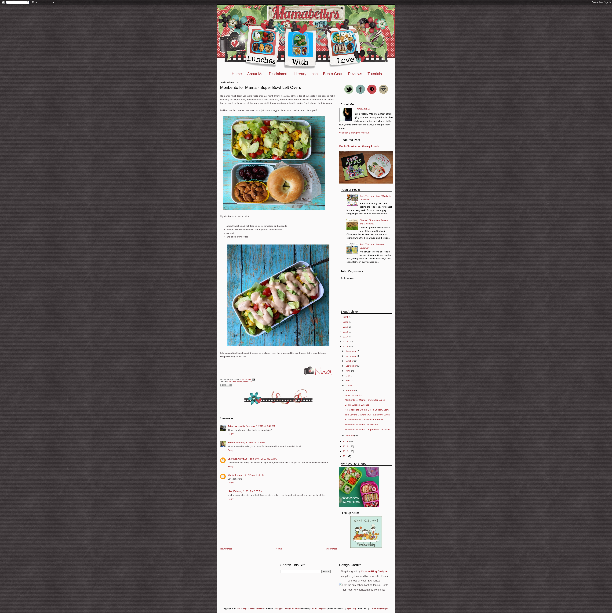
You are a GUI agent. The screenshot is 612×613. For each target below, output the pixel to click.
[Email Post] (253, 379)
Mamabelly (363, 109)
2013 (346, 446)
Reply (230, 433)
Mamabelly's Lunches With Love (251, 608)
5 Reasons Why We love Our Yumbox (364, 419)
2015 (346, 346)
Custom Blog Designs (379, 608)
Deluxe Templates (319, 608)
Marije (231, 475)
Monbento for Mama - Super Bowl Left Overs (260, 87)
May (348, 375)
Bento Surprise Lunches (357, 405)
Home (237, 74)
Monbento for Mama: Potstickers (361, 424)
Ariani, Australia (236, 426)
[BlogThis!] (224, 385)
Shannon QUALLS (238, 458)
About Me (255, 74)
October (350, 361)
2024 (346, 317)
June (348, 370)
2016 (346, 341)
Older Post (331, 548)
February (350, 390)
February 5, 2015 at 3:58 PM (249, 475)
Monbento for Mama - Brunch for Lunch (365, 400)
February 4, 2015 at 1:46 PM (250, 442)
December (351, 351)
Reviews (355, 74)
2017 (346, 336)
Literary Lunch (306, 74)
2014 (346, 441)
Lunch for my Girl (353, 395)
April (348, 380)
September (351, 366)
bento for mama (234, 382)
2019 (346, 327)
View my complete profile (354, 133)
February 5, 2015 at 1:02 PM (262, 458)
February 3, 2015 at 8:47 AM (260, 426)
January (350, 435)
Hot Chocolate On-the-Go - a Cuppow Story (367, 409)
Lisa (230, 491)
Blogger (279, 608)
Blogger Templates (293, 608)
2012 (346, 451)
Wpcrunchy (351, 608)
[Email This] (221, 385)
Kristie (231, 442)
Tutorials (375, 74)
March (349, 385)
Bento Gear (332, 74)
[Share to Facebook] (230, 385)
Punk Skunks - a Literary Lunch (359, 146)
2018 (346, 331)
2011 (345, 456)
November (351, 356)
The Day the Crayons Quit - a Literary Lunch (367, 414)
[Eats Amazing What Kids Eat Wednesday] (366, 547)
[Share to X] (227, 385)
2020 (346, 322)
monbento (247, 382)
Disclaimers (278, 74)
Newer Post (226, 548)
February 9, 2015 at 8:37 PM (247, 491)
